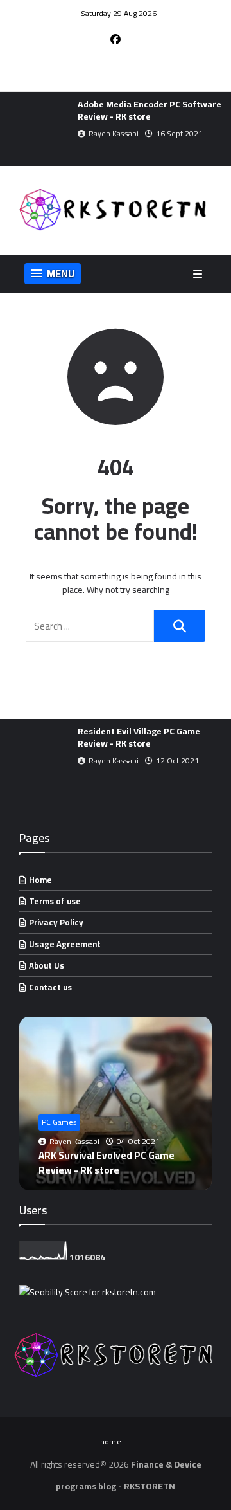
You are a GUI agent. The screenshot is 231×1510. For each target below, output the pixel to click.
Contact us (50, 987)
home (110, 1441)
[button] (8, 129)
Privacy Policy (56, 922)
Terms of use (55, 901)
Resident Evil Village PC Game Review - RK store (139, 737)
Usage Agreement (65, 944)
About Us (46, 965)
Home (40, 879)
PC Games (59, 1121)
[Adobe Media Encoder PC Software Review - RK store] (36, 129)
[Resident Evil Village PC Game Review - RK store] (36, 756)
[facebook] (115, 39)
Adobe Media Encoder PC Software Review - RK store (149, 110)
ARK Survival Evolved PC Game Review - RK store (106, 1162)
